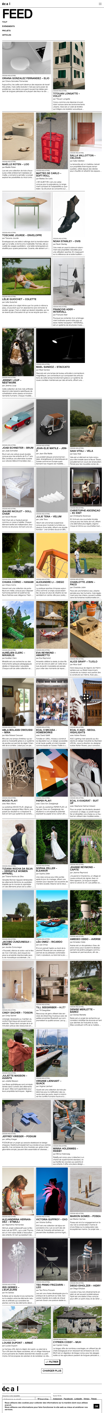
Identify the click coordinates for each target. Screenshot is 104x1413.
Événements (8, 26)
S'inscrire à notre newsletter (11, 1396)
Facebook (68, 1399)
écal (10, 1388)
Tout (4, 22)
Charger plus (52, 1370)
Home (6, 4)
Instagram (57, 1399)
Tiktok (94, 1399)
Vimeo (87, 1399)
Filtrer (53, 1361)
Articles (6, 35)
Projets (6, 31)
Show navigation (100, 4)
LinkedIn (78, 1399)
